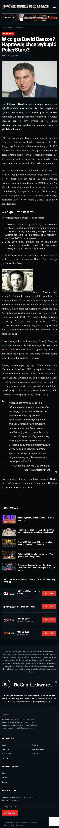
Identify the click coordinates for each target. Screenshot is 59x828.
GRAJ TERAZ (49, 593)
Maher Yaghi (8, 349)
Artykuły (35, 745)
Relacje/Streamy (38, 749)
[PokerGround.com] (26, 6)
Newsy (4, 745)
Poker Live (5, 758)
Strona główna (7, 28)
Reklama (5, 777)
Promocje (5, 749)
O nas (4, 773)
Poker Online (6, 754)
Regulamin (5, 782)
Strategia (35, 754)
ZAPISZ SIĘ (9, 813)
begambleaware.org (25, 701)
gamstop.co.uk (44, 701)
